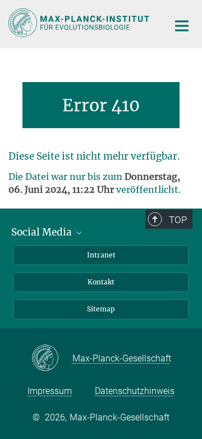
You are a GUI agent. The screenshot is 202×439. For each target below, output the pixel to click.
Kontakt (101, 282)
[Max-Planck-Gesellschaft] (51, 358)
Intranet (101, 255)
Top (178, 219)
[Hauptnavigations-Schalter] (182, 26)
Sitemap (101, 309)
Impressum (49, 391)
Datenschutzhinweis (135, 391)
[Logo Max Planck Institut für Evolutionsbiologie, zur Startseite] (80, 22)
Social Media (42, 232)
